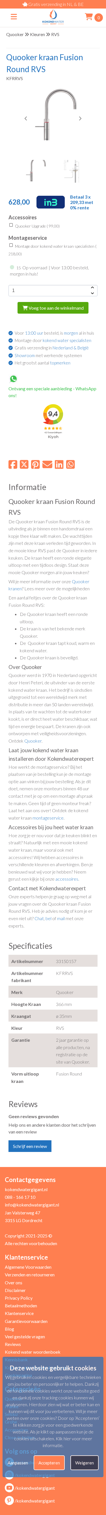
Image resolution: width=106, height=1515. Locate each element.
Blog (9, 1328)
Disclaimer (15, 1290)
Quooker (15, 34)
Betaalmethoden (21, 1305)
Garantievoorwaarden (26, 1321)
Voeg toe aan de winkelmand (56, 307)
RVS (55, 34)
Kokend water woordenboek (32, 1351)
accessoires (66, 879)
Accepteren (49, 1462)
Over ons (13, 1282)
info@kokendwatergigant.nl (32, 1204)
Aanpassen (18, 1462)
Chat (39, 918)
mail (61, 918)
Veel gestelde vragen (25, 1336)
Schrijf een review (30, 1146)
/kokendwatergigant (35, 1488)
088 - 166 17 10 (20, 1197)
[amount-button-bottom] (92, 293)
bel (48, 918)
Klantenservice (19, 1313)
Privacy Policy (19, 1298)
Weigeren (84, 1462)
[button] (80, 118)
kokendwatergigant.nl (26, 1189)
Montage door (53, 340)
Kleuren (37, 34)
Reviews (13, 1344)
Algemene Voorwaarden (28, 1267)
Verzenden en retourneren (30, 1274)
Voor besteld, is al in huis (54, 332)
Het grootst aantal (42, 362)
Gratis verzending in (52, 347)
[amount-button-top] (92, 288)
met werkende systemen (48, 355)
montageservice (48, 817)
